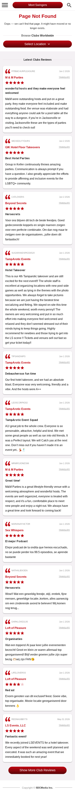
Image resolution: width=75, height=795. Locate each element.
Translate (64, 77)
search (69, 5)
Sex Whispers (14, 530)
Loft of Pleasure (15, 627)
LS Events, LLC (15, 725)
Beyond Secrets (16, 203)
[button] (5, 5)
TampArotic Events (18, 259)
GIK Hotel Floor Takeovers (22, 147)
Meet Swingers (37, 4)
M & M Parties (14, 77)
